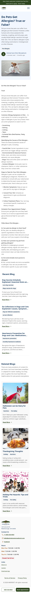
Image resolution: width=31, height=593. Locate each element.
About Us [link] (4, 565)
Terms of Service (9, 578)
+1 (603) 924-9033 (9, 534)
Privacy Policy (22, 578)
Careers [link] (3, 568)
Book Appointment (23, 589)
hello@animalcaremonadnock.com (14, 538)
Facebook (7, 542)
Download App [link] (5, 571)
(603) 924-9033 (8, 589)
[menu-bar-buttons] (28, 8)
